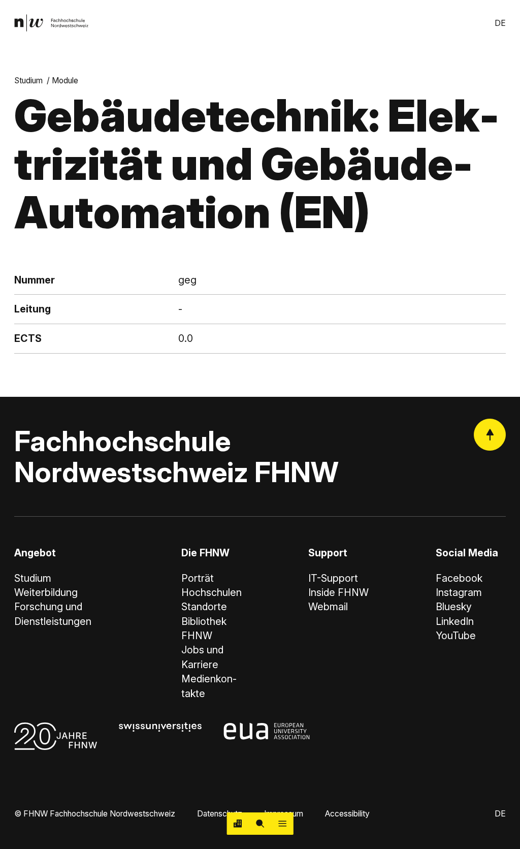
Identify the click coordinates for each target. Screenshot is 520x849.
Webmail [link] (328, 607)
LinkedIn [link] (455, 621)
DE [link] (500, 23)
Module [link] (65, 80)
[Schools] (238, 823)
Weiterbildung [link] (46, 592)
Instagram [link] (459, 592)
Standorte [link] (204, 607)
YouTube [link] (456, 636)
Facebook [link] (459, 578)
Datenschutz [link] (219, 814)
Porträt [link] (197, 578)
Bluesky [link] (454, 607)
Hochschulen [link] (211, 592)
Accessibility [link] (347, 814)
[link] (51, 23)
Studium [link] (28, 80)
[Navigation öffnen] (282, 823)
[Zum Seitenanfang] (490, 435)
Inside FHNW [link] (338, 592)
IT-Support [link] (333, 578)
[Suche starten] (260, 823)
